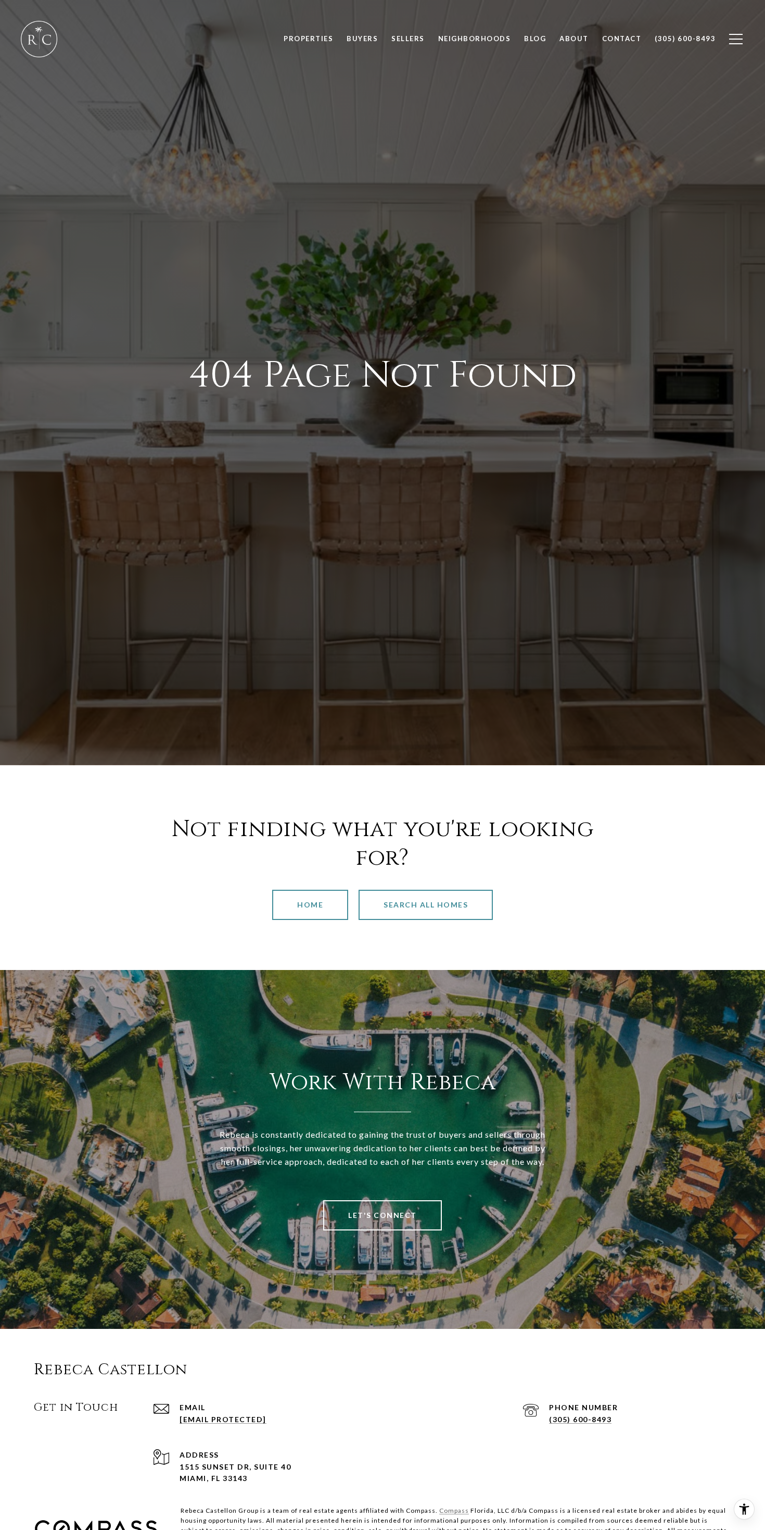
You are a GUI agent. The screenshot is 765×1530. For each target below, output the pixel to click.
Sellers (408, 38)
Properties (308, 38)
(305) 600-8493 (580, 1419)
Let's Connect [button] (382, 1215)
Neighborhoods (474, 38)
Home (310, 904)
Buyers (362, 38)
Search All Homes (426, 904)
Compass (454, 1510)
